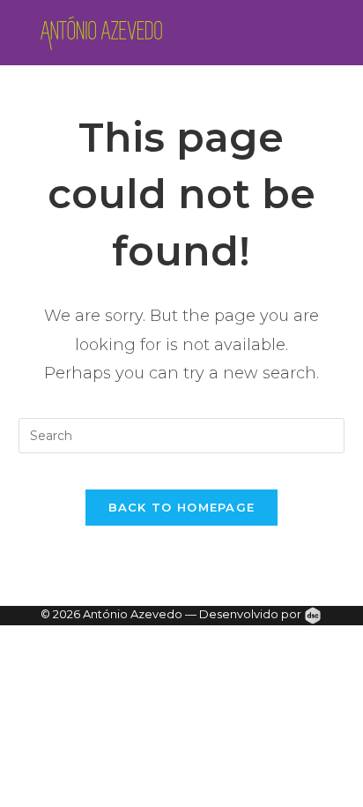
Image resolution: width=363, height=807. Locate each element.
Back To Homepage (182, 507)
